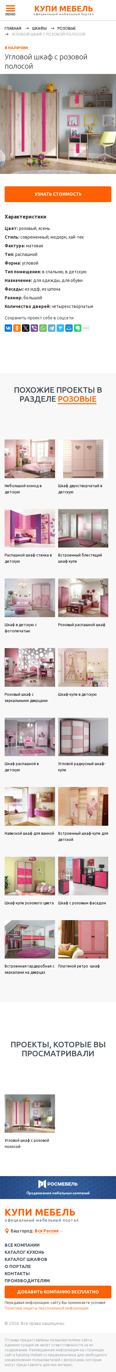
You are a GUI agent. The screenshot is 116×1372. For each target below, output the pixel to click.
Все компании (22, 1245)
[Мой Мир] (69, 328)
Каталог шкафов (26, 1259)
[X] (25, 328)
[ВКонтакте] (8, 328)
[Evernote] (77, 328)
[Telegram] (51, 328)
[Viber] (34, 328)
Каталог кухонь (24, 1252)
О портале (18, 1266)
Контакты (17, 1273)
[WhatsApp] (43, 328)
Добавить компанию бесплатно (58, 1291)
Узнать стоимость (58, 194)
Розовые (67, 28)
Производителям (27, 1281)
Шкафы (39, 28)
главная (13, 28)
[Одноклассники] (17, 328)
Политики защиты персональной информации (46, 1308)
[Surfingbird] (60, 328)
